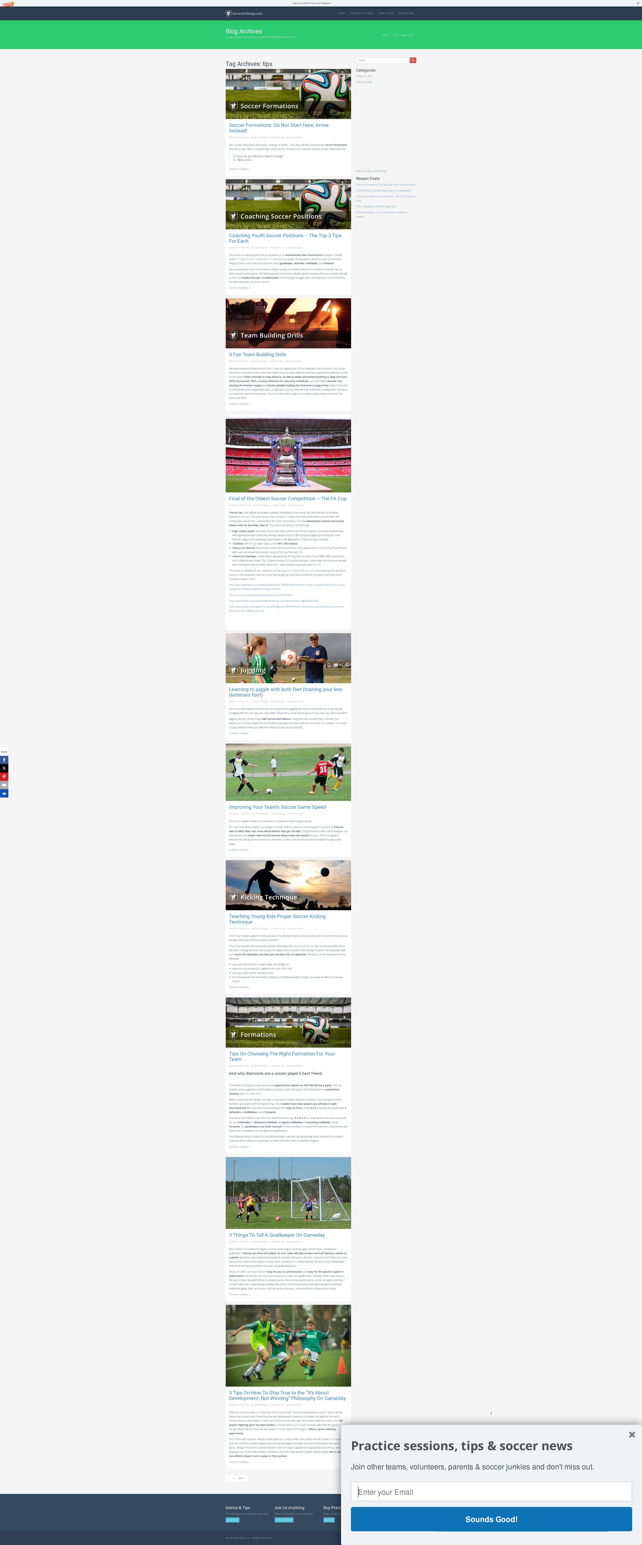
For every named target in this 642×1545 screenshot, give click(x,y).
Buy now (329, 1519)
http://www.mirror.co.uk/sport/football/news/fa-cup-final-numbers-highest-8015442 (273, 600)
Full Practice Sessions (362, 13)
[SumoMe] (4, 793)
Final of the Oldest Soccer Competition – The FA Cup (288, 498)
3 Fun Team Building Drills (257, 354)
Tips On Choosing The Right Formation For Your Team (282, 1056)
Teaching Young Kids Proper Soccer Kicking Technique (277, 919)
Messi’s (270, 368)
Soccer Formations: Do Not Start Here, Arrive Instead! (279, 128)
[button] (321, 3)
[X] (4, 768)
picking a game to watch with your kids (294, 570)
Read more (233, 1519)
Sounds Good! (491, 1519)
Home (341, 13)
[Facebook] (4, 760)
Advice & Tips (386, 13)
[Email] (4, 785)
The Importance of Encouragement (376, 206)
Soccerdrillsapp (261, 137)
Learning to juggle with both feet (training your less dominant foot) (286, 692)
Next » (241, 1478)
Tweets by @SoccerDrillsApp (371, 171)
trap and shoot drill (303, 946)
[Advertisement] (386, 111)
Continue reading (239, 168)
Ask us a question (284, 1519)
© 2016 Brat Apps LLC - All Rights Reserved (249, 1537)
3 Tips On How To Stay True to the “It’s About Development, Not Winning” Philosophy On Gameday (287, 1395)
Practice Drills (365, 82)
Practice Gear (406, 13)
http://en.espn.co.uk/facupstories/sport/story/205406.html (260, 595)
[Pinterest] (4, 776)
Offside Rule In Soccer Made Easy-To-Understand (384, 190)
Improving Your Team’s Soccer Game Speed (277, 807)
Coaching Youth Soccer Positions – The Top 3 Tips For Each (285, 238)
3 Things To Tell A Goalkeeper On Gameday (260, 259)
